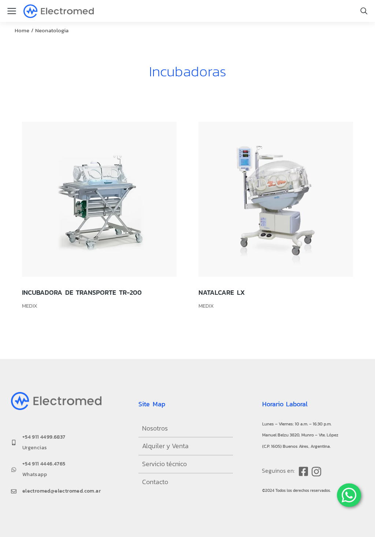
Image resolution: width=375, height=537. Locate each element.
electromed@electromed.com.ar (61, 491)
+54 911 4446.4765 (44, 464)
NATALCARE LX (221, 292)
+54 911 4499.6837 (44, 437)
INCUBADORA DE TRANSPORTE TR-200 (82, 292)
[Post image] (99, 199)
